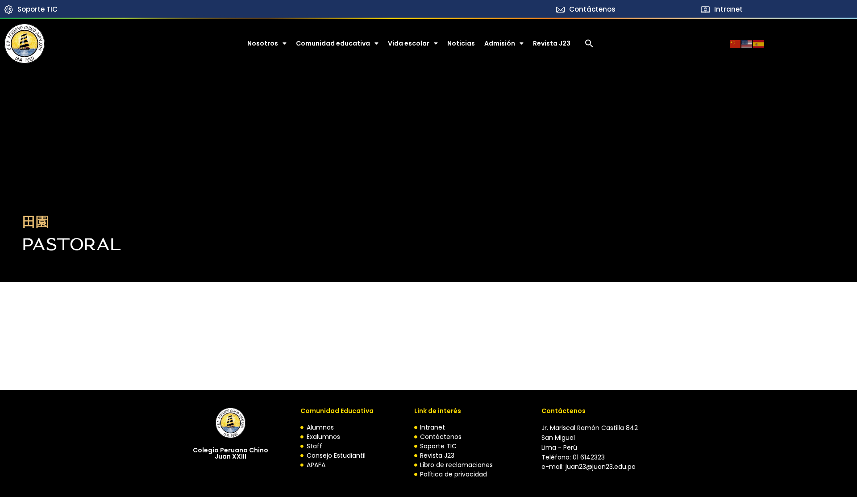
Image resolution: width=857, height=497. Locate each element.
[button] (589, 43)
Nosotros (262, 43)
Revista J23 (551, 43)
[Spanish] (759, 43)
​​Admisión (499, 43)
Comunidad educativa (333, 43)
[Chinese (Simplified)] (735, 43)
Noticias (461, 43)
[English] (747, 43)
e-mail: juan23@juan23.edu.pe (588, 466)
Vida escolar (408, 43)
